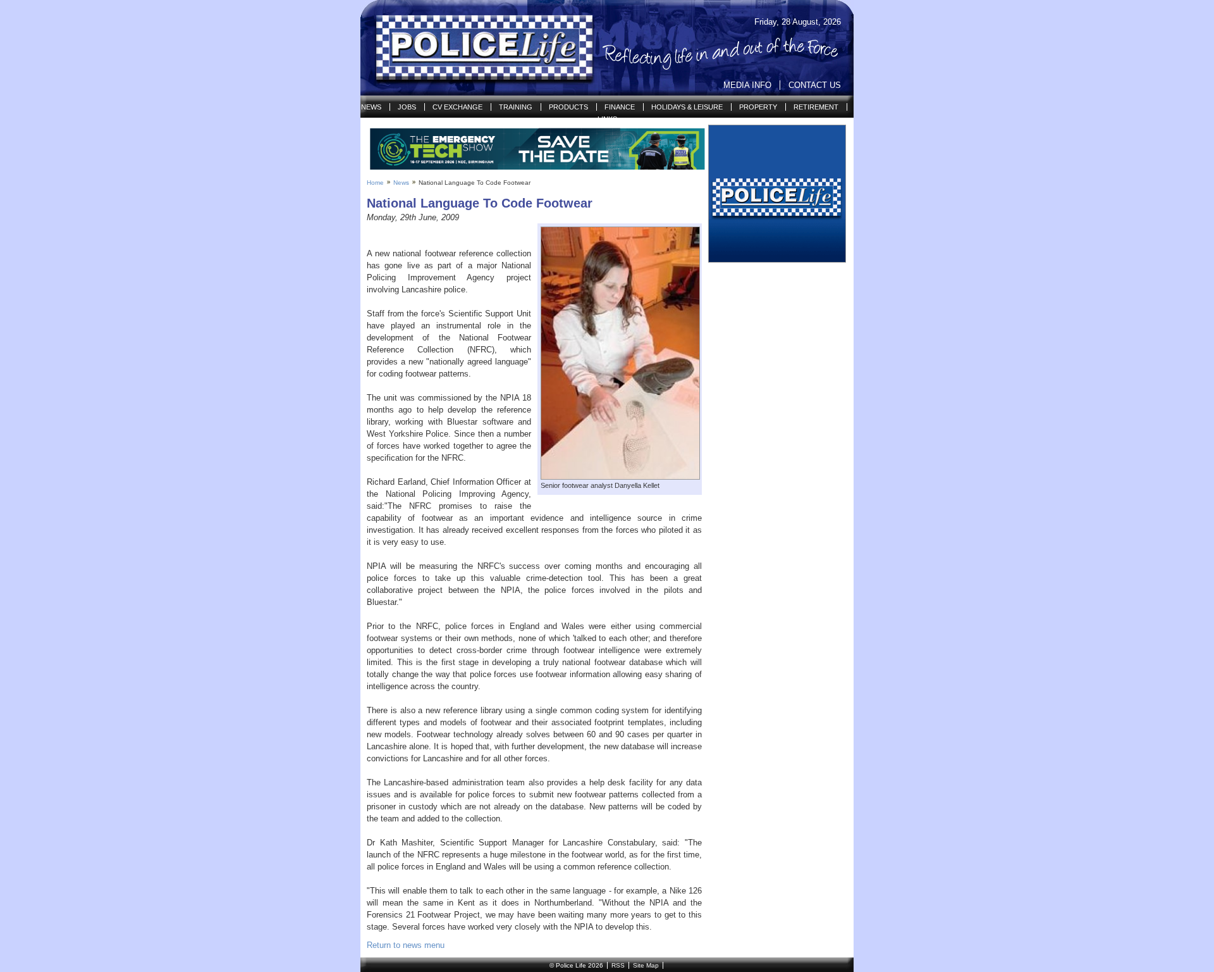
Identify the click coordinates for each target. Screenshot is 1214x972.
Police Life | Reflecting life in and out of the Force (476, 48)
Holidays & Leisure (687, 107)
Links (607, 119)
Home (375, 182)
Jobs (407, 107)
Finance (619, 107)
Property (758, 107)
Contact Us (814, 85)
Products (568, 107)
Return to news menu (406, 945)
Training (515, 107)
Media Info (747, 85)
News (371, 107)
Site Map (646, 965)
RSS (618, 965)
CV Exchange (457, 107)
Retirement (816, 107)
